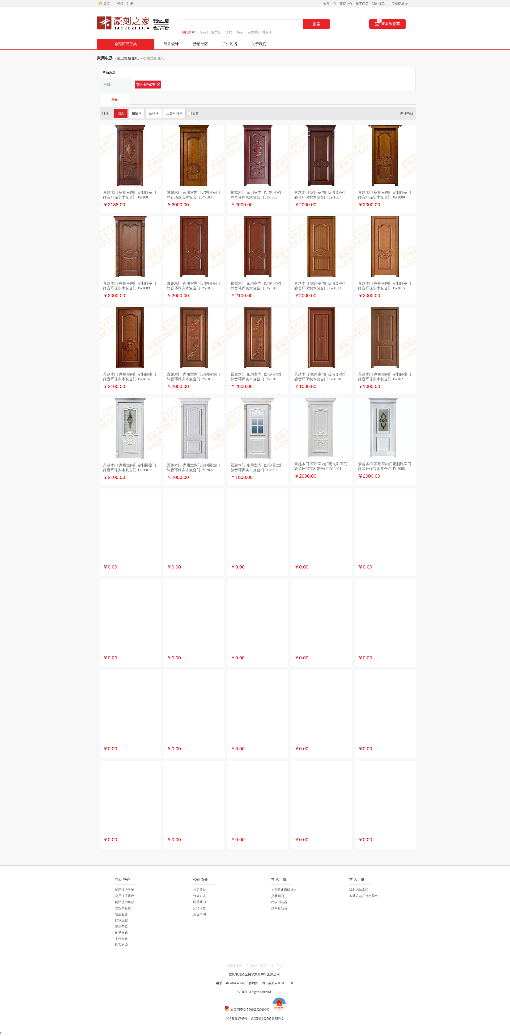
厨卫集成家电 (128, 58)
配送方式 (121, 932)
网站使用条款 (124, 902)
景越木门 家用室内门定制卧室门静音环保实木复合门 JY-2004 (320, 466)
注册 (130, 4)
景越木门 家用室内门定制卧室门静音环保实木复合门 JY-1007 (320, 195)
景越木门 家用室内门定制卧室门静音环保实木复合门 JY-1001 (129, 195)
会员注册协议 (124, 896)
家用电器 (105, 58)
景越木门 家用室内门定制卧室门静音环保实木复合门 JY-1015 (384, 285)
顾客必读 (121, 945)
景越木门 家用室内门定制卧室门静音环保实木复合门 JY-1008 (384, 195)
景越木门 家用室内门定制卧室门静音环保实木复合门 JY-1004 (193, 195)
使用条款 (121, 926)
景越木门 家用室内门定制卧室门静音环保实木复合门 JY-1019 (257, 376)
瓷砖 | (204, 32)
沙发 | (229, 32)
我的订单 (378, 4)
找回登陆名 (279, 908)
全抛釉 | (253, 32)
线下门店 (362, 4)
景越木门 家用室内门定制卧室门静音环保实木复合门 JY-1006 (257, 195)
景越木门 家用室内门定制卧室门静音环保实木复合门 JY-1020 (320, 376)
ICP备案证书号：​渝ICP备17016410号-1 (255, 966)
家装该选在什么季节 (363, 896)
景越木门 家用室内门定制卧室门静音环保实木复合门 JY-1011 (257, 285)
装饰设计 (171, 44)
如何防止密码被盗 (284, 890)
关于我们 (259, 44)
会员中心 (329, 4)
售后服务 (121, 914)
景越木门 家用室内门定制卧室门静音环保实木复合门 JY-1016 (129, 376)
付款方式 (199, 896)
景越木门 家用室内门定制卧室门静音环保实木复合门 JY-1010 (193, 285)
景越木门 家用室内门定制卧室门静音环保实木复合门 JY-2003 (257, 467)
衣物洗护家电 (146, 84)
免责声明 (199, 914)
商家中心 (345, 4)
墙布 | (240, 32)
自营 (195, 113)
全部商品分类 (125, 44)
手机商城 (398, 4)
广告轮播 (229, 44)
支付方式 (121, 939)
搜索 (316, 24)
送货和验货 (123, 908)
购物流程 (121, 920)
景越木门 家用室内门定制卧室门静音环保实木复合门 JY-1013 (320, 285)
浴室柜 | (216, 32)
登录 (120, 4)
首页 (106, 4)
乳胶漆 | (267, 32)
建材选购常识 (358, 890)
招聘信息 (199, 908)
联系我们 (199, 902)
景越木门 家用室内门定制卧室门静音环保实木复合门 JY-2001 (129, 467)
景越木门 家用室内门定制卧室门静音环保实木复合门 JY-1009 (129, 285)
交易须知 (277, 896)
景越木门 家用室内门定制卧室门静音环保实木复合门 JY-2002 (193, 467)
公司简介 (199, 890)
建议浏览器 (279, 902)
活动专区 (200, 44)
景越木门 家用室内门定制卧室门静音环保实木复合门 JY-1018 (193, 376)
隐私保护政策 (124, 890)
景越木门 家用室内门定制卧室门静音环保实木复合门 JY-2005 (384, 466)
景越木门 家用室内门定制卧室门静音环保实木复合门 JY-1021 (384, 376)
